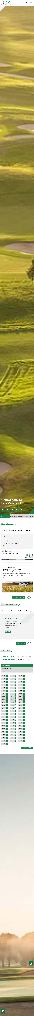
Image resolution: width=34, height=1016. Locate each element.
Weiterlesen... (6, 545)
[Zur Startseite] (6, 3)
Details (7, 631)
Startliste (7, 627)
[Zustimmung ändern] (3, 1011)
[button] (30, 597)
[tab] (5, 530)
